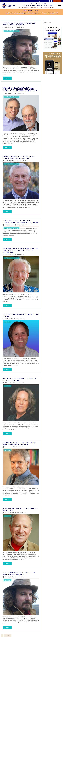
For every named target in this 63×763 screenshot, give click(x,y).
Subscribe (27, 10)
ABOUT (37, 3)
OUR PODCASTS (33, 7)
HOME (31, 3)
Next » (8, 635)
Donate (35, 10)
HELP (44, 3)
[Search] (60, 22)
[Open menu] (59, 5)
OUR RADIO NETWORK (23, 7)
